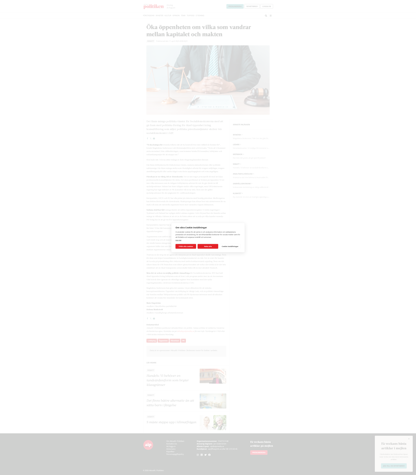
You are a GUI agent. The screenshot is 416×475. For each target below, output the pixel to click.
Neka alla (208, 246)
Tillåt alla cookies (186, 246)
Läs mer (178, 240)
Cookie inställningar (230, 246)
